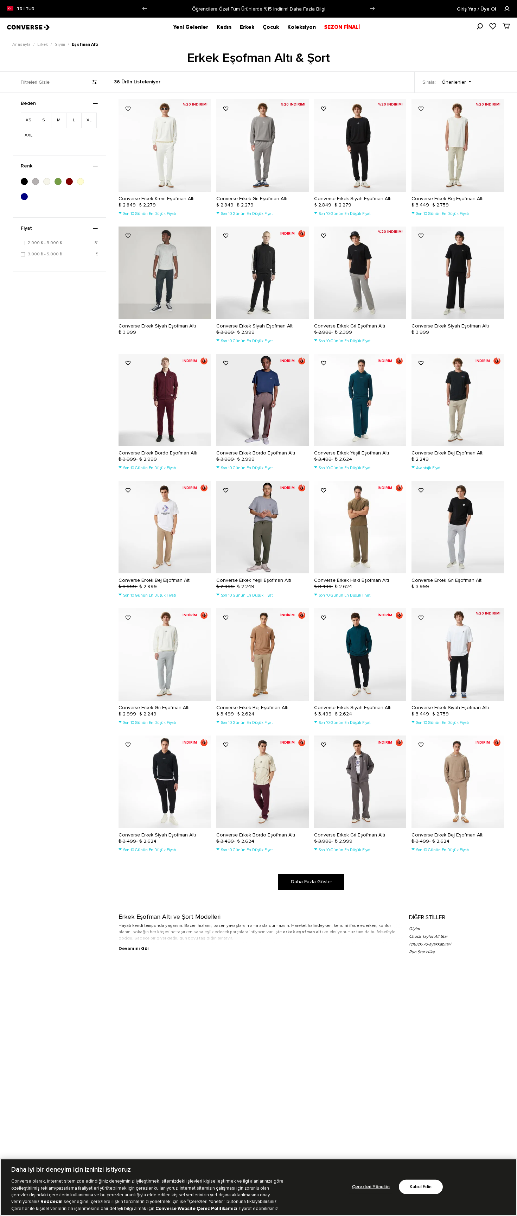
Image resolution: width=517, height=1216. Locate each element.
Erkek (247, 27)
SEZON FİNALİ (342, 27)
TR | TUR (25, 9)
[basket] (506, 26)
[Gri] (37, 181)
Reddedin (51, 1202)
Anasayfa (22, 44)
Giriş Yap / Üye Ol (477, 9)
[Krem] (82, 181)
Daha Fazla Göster (311, 882)
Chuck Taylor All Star (428, 936)
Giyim (60, 44)
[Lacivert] (26, 196)
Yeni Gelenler (190, 27)
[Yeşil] (60, 181)
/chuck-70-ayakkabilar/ (430, 944)
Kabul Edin (421, 1186)
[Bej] (49, 181)
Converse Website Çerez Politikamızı (196, 1208)
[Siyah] (26, 181)
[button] (144, 8)
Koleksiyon (301, 27)
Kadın (224, 27)
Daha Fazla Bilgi (307, 9)
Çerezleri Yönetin (371, 1186)
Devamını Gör (134, 948)
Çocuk (271, 27)
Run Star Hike (422, 952)
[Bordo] (71, 181)
